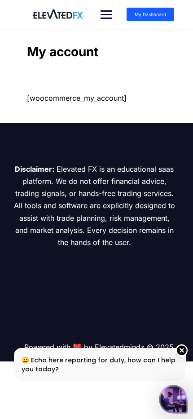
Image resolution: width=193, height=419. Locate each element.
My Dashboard (150, 14)
